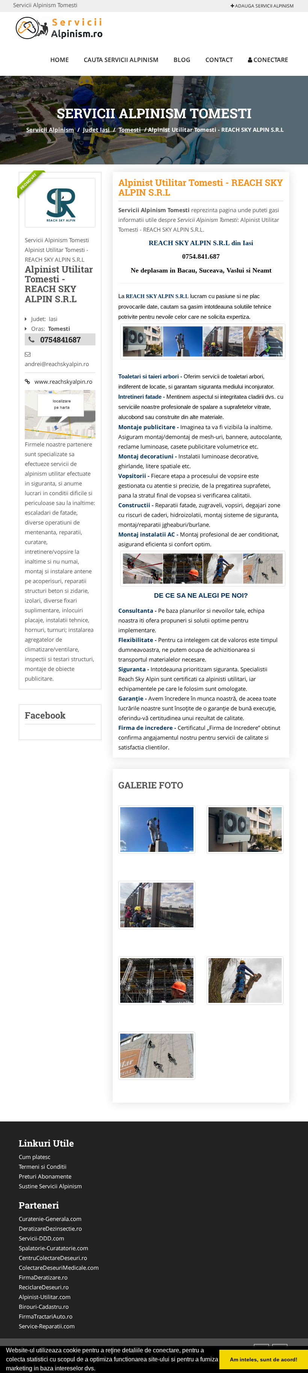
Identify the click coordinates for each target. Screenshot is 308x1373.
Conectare (270, 60)
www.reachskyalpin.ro (61, 381)
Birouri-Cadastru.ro (44, 1306)
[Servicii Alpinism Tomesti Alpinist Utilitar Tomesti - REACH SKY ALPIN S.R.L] (156, 833)
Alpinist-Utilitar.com (45, 1297)
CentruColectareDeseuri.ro (53, 1257)
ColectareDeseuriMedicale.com (59, 1267)
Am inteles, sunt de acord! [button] (263, 1359)
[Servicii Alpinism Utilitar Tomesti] (60, 203)
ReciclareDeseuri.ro (44, 1287)
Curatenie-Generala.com (50, 1218)
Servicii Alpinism (50, 129)
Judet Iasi (96, 129)
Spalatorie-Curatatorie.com (53, 1248)
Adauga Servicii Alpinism (264, 6)
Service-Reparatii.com (47, 1326)
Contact (219, 60)
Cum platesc (34, 1156)
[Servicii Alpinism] (62, 27)
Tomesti (130, 129)
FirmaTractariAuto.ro (45, 1316)
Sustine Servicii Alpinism (50, 1186)
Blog (182, 60)
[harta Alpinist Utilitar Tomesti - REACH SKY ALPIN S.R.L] (60, 413)
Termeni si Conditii (42, 1166)
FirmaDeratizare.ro (43, 1277)
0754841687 (60, 339)
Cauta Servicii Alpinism (121, 60)
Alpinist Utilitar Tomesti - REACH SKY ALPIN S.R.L (200, 187)
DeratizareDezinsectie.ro (50, 1228)
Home (59, 60)
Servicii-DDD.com (41, 1238)
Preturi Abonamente (45, 1176)
